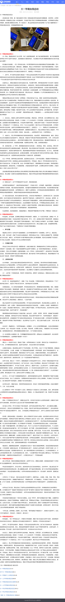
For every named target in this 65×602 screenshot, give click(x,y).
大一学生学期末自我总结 (7, 592)
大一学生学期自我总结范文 (7, 588)
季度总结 (47, 2)
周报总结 (42, 2)
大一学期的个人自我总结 (7, 575)
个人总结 (22, 2)
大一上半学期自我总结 (6, 578)
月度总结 (37, 2)
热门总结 (17, 2)
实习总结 (63, 2)
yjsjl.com (35, 600)
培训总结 (58, 2)
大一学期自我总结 (5, 568)
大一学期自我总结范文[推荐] (8, 582)
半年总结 (52, 2)
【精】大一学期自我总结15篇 (8, 595)
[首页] (5, 2)
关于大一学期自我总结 (6, 572)
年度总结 (32, 2)
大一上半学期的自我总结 (7, 585)
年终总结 (27, 2)
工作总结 (2, 5)
